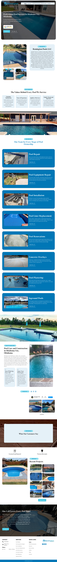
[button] (8, 27)
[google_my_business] (31, 392)
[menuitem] (25, 3)
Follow (51, 397)
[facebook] (33, 392)
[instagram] (36, 392)
